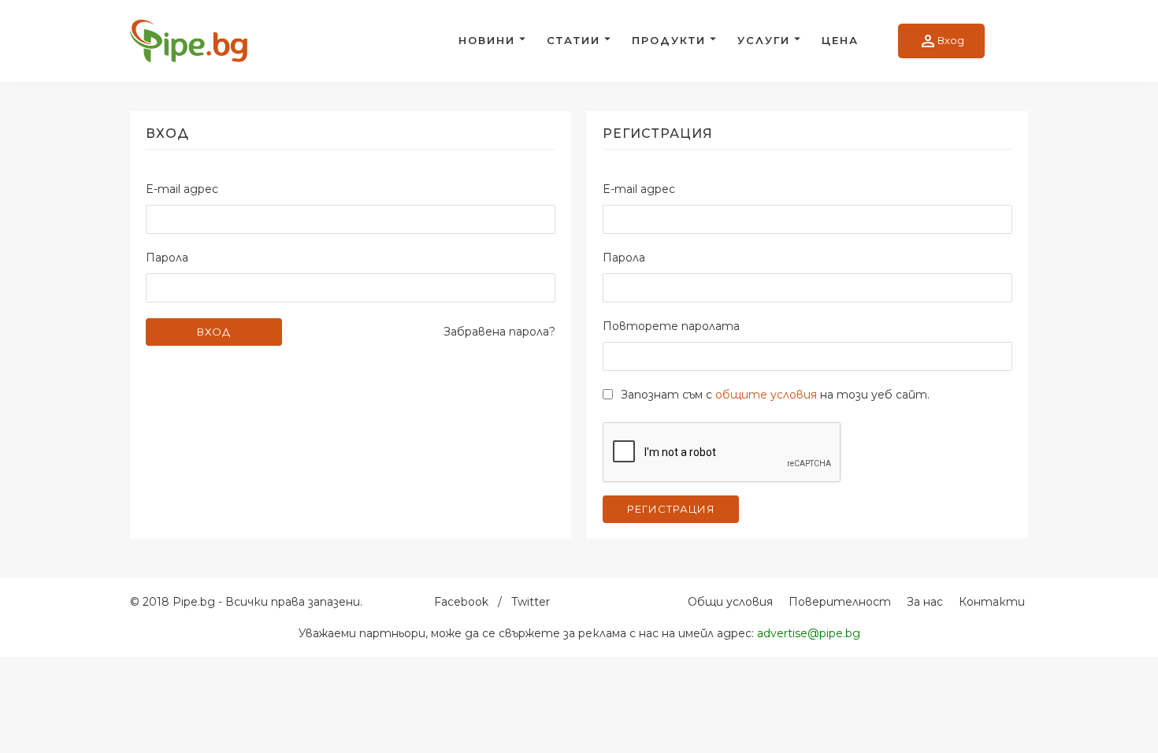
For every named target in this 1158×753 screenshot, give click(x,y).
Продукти (669, 40)
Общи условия (730, 602)
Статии (573, 40)
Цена (840, 40)
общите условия (766, 395)
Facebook (461, 602)
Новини (486, 40)
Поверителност (840, 602)
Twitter (530, 602)
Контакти (992, 602)
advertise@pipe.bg (808, 633)
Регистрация (671, 509)
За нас (925, 602)
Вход (941, 41)
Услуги (763, 40)
